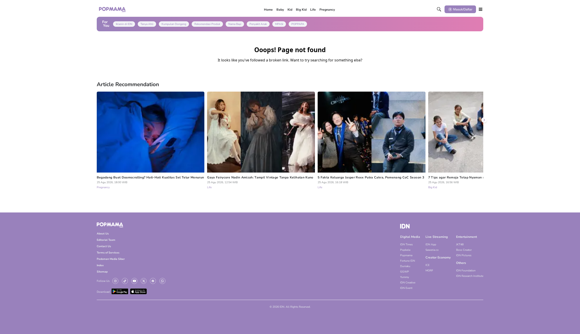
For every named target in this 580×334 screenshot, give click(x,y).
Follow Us (103, 281)
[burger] (480, 9)
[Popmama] (112, 9)
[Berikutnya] (484, 120)
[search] (439, 9)
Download (103, 292)
